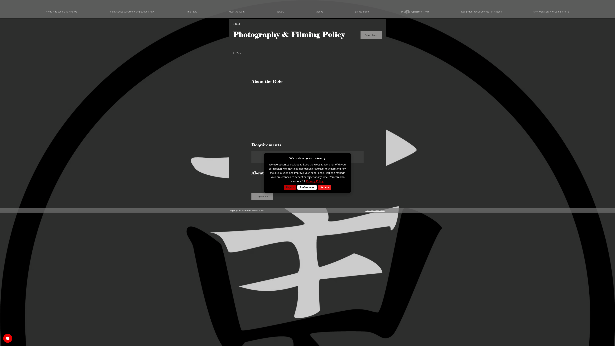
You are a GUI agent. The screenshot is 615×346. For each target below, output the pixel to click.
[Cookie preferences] (7, 338)
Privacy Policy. (315, 181)
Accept (324, 187)
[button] (371, 35)
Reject (290, 187)
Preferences (307, 187)
